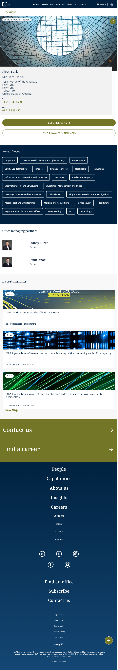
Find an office (59, 582)
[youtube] (67, 565)
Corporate (10, 160)
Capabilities (46, 4)
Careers (80, 4)
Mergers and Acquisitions (56, 202)
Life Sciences (55, 194)
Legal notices (59, 615)
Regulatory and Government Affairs (22, 211)
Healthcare (80, 168)
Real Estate (103, 202)
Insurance (59, 177)
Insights (69, 4)
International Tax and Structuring (21, 185)
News (59, 523)
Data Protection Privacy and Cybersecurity (44, 160)
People (35, 4)
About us (59, 4)
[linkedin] (42, 554)
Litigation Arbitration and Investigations (89, 194)
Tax (71, 211)
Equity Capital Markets (16, 168)
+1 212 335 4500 (12, 102)
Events (59, 531)
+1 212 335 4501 (12, 110)
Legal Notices (73, 654)
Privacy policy (59, 620)
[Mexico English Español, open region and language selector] (110, 4)
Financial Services (59, 168)
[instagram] (76, 554)
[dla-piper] (11, 4)
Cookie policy (59, 626)
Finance (39, 168)
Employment (78, 160)
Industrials (99, 168)
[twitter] (59, 554)
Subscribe (59, 591)
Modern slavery (59, 631)
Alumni (59, 539)
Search (101, 4)
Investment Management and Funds (64, 185)
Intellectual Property (82, 177)
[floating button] (107, 640)
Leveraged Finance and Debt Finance (23, 194)
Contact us (59, 600)
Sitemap (57, 644)
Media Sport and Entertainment (20, 202)
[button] (59, 431)
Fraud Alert (59, 637)
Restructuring (54, 211)
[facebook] (51, 565)
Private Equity (84, 202)
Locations (10, 12)
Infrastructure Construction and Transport (26, 177)
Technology (86, 211)
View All (10, 410)
